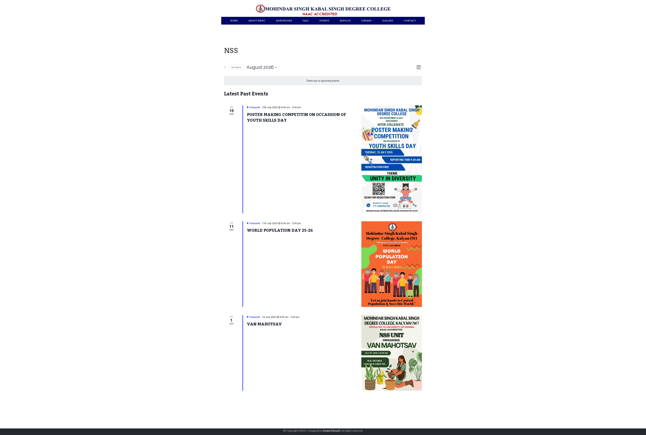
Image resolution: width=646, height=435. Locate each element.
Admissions (284, 21)
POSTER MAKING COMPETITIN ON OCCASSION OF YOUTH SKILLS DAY (296, 118)
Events (324, 21)
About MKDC (256, 21)
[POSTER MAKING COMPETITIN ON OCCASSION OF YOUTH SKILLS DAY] (391, 159)
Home (234, 21)
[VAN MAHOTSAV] (391, 353)
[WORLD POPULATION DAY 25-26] (391, 264)
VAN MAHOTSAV (264, 324)
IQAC (306, 21)
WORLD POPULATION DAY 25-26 (280, 230)
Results (345, 21)
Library (366, 21)
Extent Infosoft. (332, 430)
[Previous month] (225, 67)
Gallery (387, 21)
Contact (410, 21)
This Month (236, 67)
